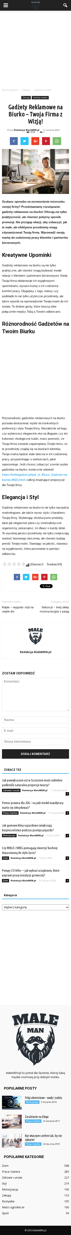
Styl (4, 1183)
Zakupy (26, 97)
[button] (65, 5)
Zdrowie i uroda (11, 790)
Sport (5, 1213)
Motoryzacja (9, 835)
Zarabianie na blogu (37, 1116)
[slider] (14, 564)
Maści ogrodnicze (13, 1207)
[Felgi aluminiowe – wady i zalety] (12, 1103)
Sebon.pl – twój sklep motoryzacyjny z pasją (54, 609)
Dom (5, 858)
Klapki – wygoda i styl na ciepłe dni (18, 609)
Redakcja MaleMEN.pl (26, 129)
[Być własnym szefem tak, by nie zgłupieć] (12, 1141)
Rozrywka (8, 1201)
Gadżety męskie (40, 97)
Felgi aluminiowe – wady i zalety (43, 1097)
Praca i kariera (10, 813)
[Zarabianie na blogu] (12, 1122)
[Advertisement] (35, 48)
